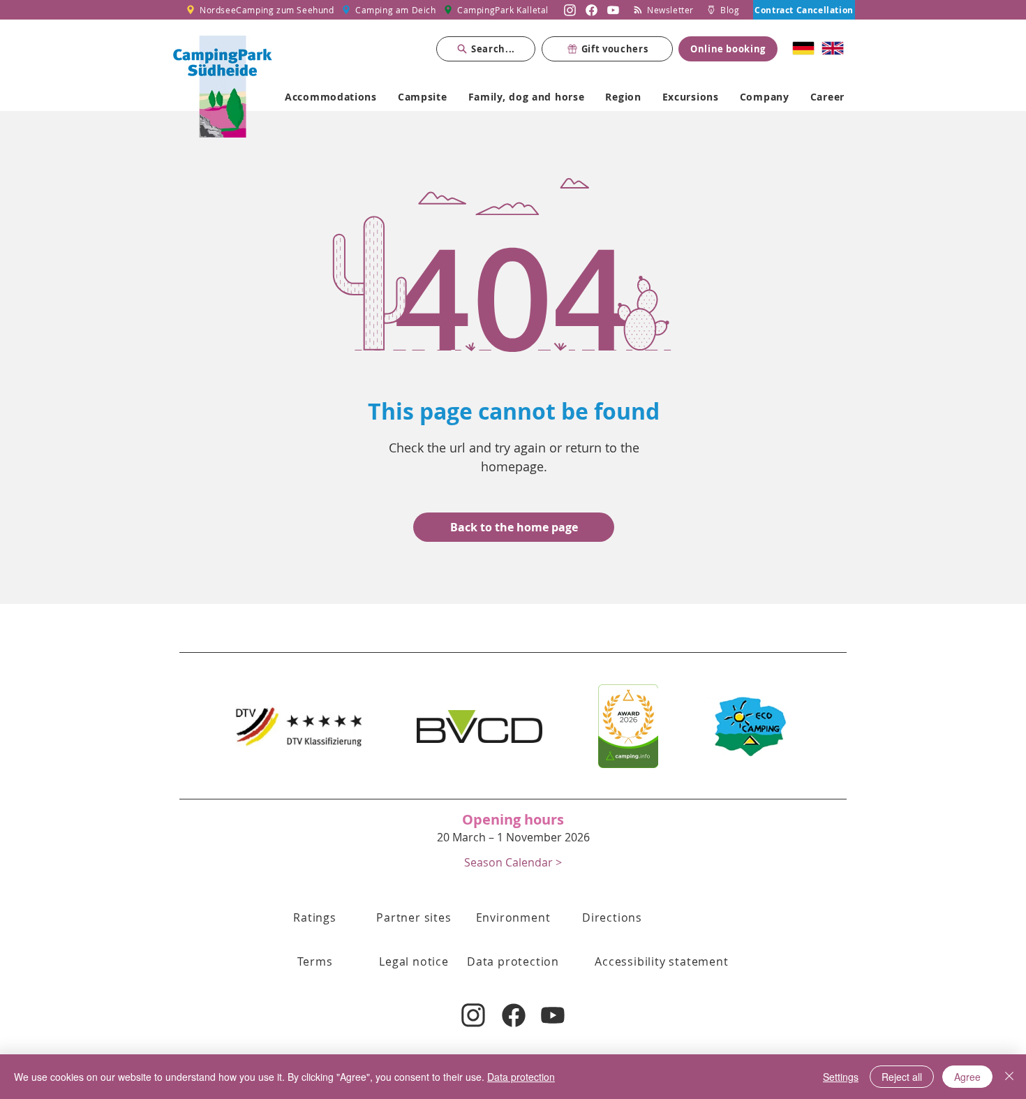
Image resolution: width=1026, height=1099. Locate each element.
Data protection (521, 1077)
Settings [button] (840, 1077)
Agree (967, 1077)
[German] (803, 48)
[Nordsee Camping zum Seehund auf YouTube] (613, 10)
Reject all (902, 1077)
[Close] (1009, 1076)
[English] (832, 48)
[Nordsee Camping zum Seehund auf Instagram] (570, 10)
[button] (512, 862)
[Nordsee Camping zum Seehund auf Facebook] (591, 10)
